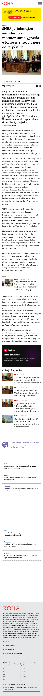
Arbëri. (6, 553)
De (4, 674)
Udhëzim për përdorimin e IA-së (12, 653)
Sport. (6, 475)
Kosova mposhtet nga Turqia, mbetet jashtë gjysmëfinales (20, 478)
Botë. (6, 531)
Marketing (6, 641)
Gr (24, 668)
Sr (24, 671)
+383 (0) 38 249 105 (9, 684)
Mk (24, 677)
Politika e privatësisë (9, 645)
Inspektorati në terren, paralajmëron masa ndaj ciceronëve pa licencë (20, 467)
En (4, 671)
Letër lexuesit (29, 17)
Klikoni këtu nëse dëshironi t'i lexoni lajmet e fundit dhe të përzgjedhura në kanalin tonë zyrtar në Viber (25, 445)
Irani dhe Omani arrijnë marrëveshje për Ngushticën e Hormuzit (19, 534)
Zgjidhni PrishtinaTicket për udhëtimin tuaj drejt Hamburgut (20, 545)
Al (4, 668)
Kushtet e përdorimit (9, 649)
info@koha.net (21, 684)
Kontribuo (14, 17)
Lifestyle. (7, 486)
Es (4, 680)
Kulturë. (7, 464)
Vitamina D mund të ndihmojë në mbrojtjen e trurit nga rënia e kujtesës (21, 490)
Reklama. (7, 542)
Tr (24, 674)
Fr (4, 677)
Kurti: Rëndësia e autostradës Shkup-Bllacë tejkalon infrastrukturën (20, 556)
